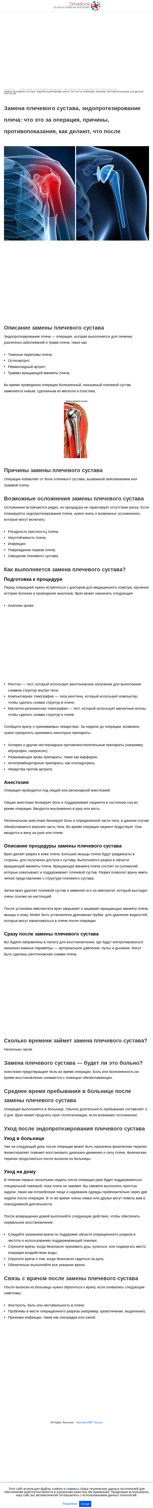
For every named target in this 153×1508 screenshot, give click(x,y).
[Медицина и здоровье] (77, 6)
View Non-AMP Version (89, 1422)
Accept (85, 1503)
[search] (147, 6)
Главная (9, 89)
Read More (70, 1503)
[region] (76, 46)
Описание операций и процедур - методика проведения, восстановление (68, 89)
